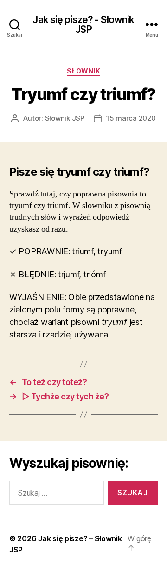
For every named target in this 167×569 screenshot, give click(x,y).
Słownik (84, 71)
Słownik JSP (64, 118)
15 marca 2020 (131, 118)
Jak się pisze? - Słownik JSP (83, 24)
